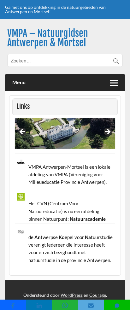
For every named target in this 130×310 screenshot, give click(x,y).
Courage (97, 295)
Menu (19, 82)
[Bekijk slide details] (65, 133)
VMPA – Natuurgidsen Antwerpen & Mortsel (47, 38)
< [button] (22, 132)
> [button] (107, 132)
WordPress (72, 295)
